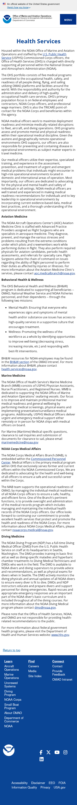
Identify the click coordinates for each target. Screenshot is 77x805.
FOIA (62, 783)
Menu (68, 19)
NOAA (8, 726)
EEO (52, 783)
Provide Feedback (58, 672)
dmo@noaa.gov (45, 607)
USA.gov (59, 787)
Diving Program (10, 693)
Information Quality (24, 787)
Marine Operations (11, 676)
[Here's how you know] (38, 5)
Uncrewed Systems (11, 684)
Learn (8, 661)
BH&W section (19, 362)
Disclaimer (38, 783)
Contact (57, 666)
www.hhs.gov (60, 635)
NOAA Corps (12, 699)
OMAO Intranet (62, 679)
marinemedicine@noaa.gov (19, 442)
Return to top (11, 650)
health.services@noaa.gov (19, 369)
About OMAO (13, 713)
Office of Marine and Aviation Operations (32, 16)
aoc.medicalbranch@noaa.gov (54, 273)
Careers (33, 666)
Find (31, 661)
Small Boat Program (11, 706)
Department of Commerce (24, 20)
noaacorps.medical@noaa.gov (32, 530)
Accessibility (19, 783)
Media (32, 671)
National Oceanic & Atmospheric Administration (32, 18)
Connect (58, 661)
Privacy (45, 787)
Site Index (35, 676)
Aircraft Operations (11, 668)
